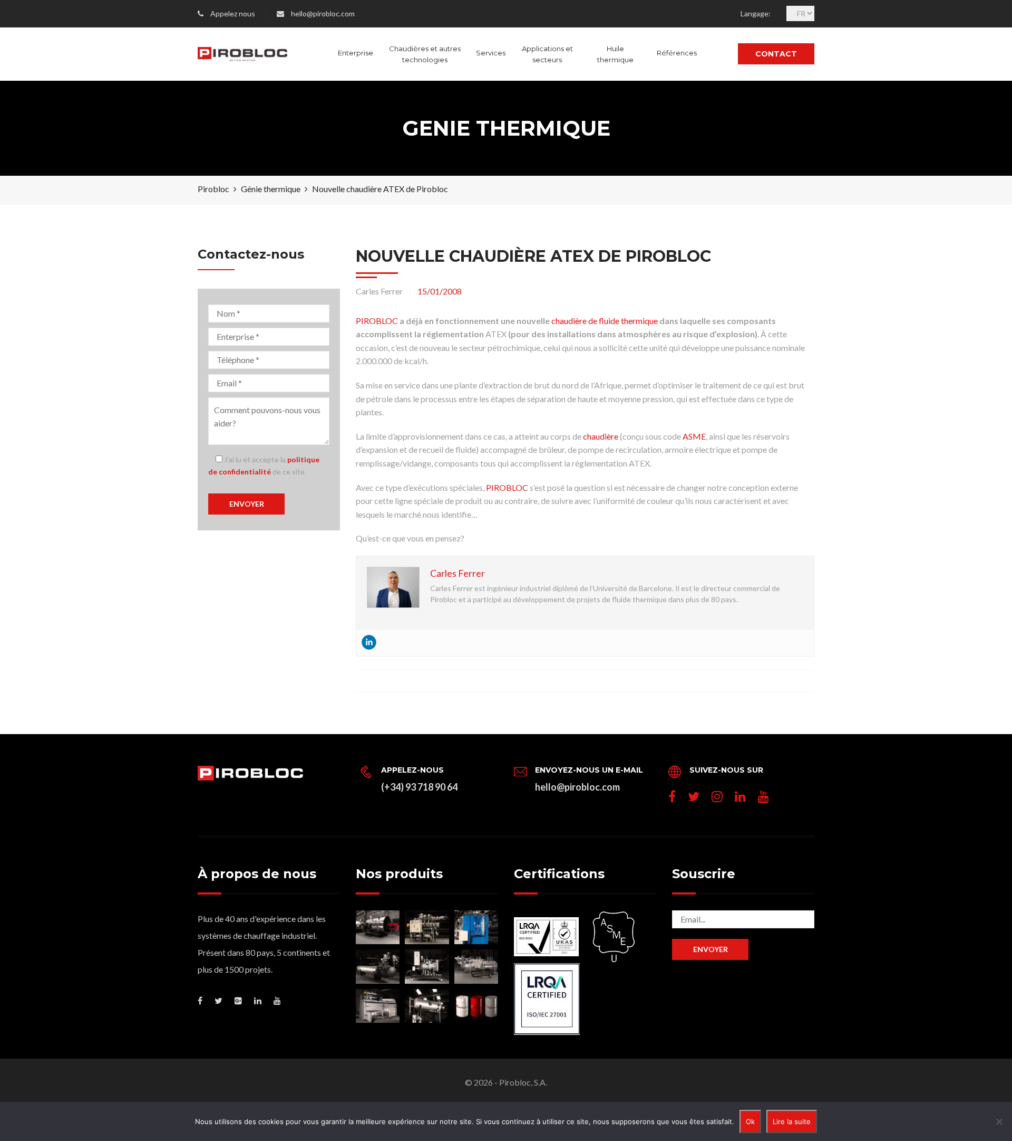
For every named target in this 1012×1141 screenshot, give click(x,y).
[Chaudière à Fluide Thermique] (378, 927)
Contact (776, 54)
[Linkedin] (369, 642)
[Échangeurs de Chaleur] (476, 966)
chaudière (600, 436)
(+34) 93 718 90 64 (419, 787)
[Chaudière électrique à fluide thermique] (427, 927)
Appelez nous (232, 13)
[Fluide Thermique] (476, 1006)
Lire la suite (792, 1121)
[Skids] (427, 966)
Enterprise (355, 53)
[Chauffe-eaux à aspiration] (378, 966)
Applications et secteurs (547, 54)
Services (490, 53)
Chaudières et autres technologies (425, 54)
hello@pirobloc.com (323, 13)
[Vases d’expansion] (427, 1006)
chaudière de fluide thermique (605, 321)
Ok (750, 1121)
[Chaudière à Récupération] (476, 927)
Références (677, 53)
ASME (694, 436)
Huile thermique (615, 54)
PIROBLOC (377, 321)
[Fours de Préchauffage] (378, 1006)
